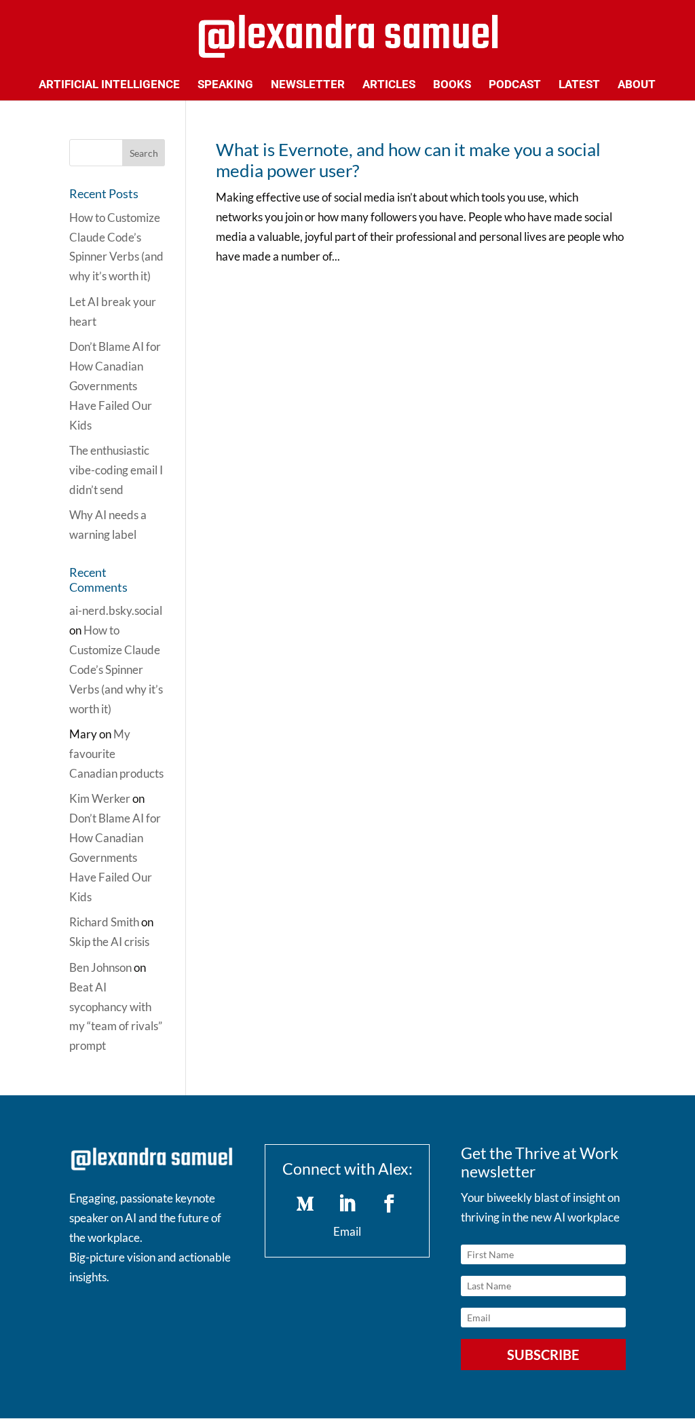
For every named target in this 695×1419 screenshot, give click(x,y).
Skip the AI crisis (109, 941)
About (637, 85)
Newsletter (308, 85)
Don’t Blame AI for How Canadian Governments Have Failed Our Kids (115, 385)
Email (347, 1231)
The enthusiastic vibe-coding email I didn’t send (116, 470)
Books (452, 85)
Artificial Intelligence (109, 85)
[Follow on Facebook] (389, 1204)
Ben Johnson (100, 967)
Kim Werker (99, 798)
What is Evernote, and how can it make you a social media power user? (408, 159)
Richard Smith (104, 922)
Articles (388, 85)
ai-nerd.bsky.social (115, 610)
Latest (579, 85)
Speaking (225, 85)
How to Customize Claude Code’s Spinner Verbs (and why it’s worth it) (116, 669)
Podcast (515, 85)
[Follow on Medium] (305, 1204)
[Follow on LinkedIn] (347, 1204)
